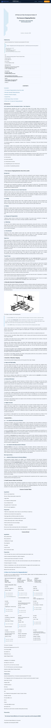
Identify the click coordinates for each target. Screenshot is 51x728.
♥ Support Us (47, 1)
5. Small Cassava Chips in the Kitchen (11, 98)
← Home (35, 1)
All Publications (40, 1)
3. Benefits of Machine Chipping (10, 94)
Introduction (6, 88)
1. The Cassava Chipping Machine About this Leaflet (14, 90)
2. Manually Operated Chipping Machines (12, 92)
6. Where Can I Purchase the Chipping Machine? (13, 101)
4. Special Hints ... (7, 96)
